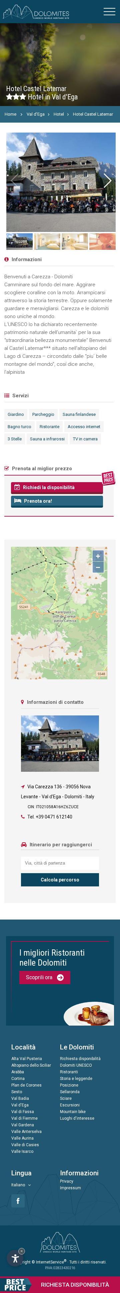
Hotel (59, 114)
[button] (107, 180)
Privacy (66, 1181)
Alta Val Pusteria (26, 1058)
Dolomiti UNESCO (76, 1065)
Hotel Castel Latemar (93, 114)
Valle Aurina (22, 1138)
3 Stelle (15, 438)
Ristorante (49, 426)
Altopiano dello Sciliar (31, 1065)
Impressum (70, 1188)
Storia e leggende (76, 1078)
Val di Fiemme (24, 1118)
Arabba (17, 1072)
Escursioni (70, 1105)
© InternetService (49, 1262)
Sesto (16, 1092)
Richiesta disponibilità (80, 1058)
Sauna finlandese (79, 414)
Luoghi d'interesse (77, 1118)
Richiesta (75, 1284)
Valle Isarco (22, 1151)
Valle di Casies (25, 1145)
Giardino (16, 414)
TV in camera (85, 438)
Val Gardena (22, 1125)
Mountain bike (73, 1111)
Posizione (69, 1085)
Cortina (18, 1078)
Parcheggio (43, 414)
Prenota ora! (37, 501)
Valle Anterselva (26, 1131)
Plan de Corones (26, 1085)
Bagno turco (19, 426)
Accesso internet (84, 426)
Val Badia (20, 1098)
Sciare (66, 1098)
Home (10, 114)
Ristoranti (69, 1072)
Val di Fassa (22, 1111)
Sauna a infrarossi (47, 438)
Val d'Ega (36, 114)
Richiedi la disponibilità (48, 487)
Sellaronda (70, 1092)
